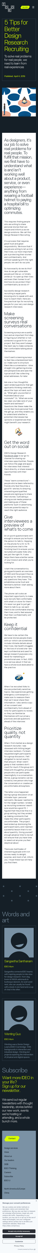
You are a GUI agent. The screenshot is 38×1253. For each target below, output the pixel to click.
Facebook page (11, 455)
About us (8, 1156)
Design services (11, 1148)
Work (6, 1152)
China (6, 1193)
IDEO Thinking (10, 1168)
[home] (8, 7)
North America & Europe (14, 1189)
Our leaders (9, 1160)
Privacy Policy (19, 1246)
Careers (7, 1172)
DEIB (6, 1164)
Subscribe (8, 1176)
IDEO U (7, 1180)
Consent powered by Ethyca (25, 1249)
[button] (33, 7)
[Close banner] (36, 1200)
